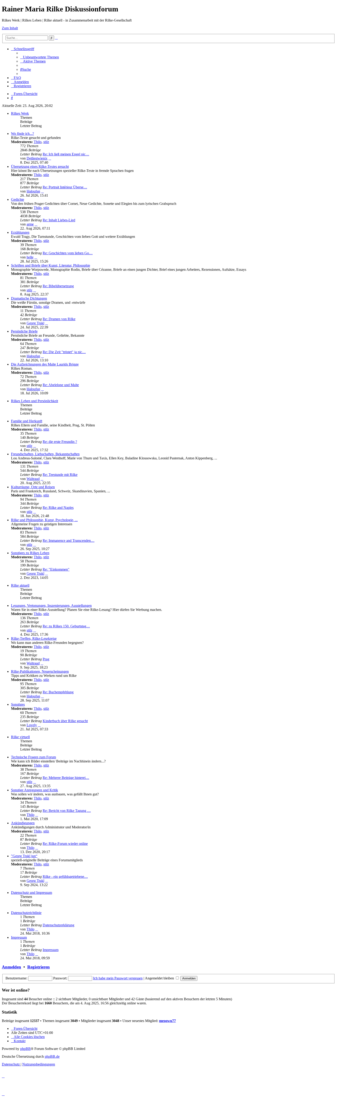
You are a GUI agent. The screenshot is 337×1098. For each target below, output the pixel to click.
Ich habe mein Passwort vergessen (118, 978)
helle (30, 257)
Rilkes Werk (20, 113)
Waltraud (33, 479)
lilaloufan (33, 191)
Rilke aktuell (20, 585)
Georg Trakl (35, 323)
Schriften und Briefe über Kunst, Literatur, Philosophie (50, 265)
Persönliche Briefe (24, 331)
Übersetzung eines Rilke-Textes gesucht (40, 166)
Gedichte (17, 199)
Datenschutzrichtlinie (26, 913)
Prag (46, 659)
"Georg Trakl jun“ (24, 856)
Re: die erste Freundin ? (60, 442)
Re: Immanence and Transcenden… (68, 540)
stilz (46, 142)
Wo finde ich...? (22, 134)
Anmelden (11, 967)
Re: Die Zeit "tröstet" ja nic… (64, 352)
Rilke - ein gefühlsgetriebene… (65, 876)
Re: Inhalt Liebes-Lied (59, 220)
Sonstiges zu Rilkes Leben (30, 553)
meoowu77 (167, 1021)
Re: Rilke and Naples (58, 508)
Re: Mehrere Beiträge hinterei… (66, 778)
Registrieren (38, 967)
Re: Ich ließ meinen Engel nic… (66, 154)
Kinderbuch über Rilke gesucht (65, 721)
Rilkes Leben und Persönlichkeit (34, 401)
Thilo (37, 142)
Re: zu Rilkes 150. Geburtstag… (66, 626)
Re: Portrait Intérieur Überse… (65, 187)
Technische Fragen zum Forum (33, 757)
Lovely (32, 725)
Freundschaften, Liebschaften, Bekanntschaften (45, 454)
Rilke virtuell (20, 737)
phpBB (25, 1049)
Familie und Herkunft (26, 421)
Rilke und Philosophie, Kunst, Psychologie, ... (44, 520)
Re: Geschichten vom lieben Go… (68, 253)
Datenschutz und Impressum (31, 893)
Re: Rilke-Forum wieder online (65, 844)
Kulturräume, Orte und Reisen (33, 487)
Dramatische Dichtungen (29, 298)
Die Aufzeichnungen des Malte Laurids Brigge (45, 364)
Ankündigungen (23, 823)
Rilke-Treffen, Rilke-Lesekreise (34, 638)
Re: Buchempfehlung (58, 692)
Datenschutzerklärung (58, 925)
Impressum (19, 937)
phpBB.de (52, 1056)
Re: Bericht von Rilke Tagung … (67, 811)
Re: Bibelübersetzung (58, 286)
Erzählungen (20, 232)
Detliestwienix (37, 158)
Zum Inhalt (10, 28)
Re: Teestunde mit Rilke (60, 475)
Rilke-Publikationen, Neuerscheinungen (40, 671)
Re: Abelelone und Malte (61, 385)
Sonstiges (18, 704)
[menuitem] (39, 57)
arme (30, 224)
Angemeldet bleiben (160, 978)
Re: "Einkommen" (56, 569)
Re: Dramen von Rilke (59, 319)
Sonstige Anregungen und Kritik (34, 790)
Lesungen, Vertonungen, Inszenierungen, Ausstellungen (51, 605)
